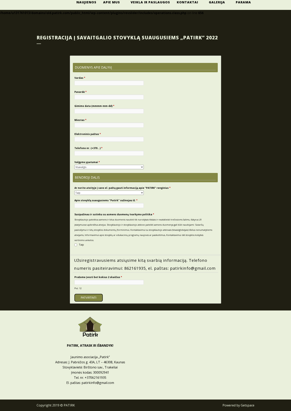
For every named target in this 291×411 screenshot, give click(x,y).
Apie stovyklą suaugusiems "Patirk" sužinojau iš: (106, 200)
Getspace (247, 405)
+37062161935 (95, 377)
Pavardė (80, 92)
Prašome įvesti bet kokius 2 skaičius (98, 277)
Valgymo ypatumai (87, 162)
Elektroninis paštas (87, 134)
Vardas (79, 78)
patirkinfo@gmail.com (98, 383)
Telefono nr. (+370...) (88, 148)
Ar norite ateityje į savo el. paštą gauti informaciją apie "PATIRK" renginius (122, 188)
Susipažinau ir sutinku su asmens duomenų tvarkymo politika (114, 214)
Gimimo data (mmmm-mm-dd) (94, 106)
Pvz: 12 (78, 288)
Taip (81, 244)
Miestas (80, 120)
